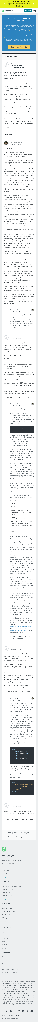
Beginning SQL (7, 892)
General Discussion (10, 56)
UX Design (5, 873)
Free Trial (28, 10)
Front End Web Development (11, 860)
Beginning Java (7, 895)
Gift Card (4, 948)
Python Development (9, 867)
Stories (4, 942)
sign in (15, 837)
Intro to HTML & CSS (8, 911)
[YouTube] (10, 1011)
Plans (3, 957)
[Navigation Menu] (34, 10)
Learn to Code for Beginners (11, 886)
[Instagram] (23, 1011)
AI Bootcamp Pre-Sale (15, 1)
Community (5, 938)
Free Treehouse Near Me (10, 969)
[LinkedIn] (19, 1011)
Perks (3, 963)
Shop (3, 966)
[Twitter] (6, 1011)
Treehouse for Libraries (9, 973)
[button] (4, 4)
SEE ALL (5, 877)
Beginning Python (8, 889)
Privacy (18, 1015)
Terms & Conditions (7, 1015)
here (30, 30)
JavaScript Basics (7, 908)
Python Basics (6, 914)
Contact (4, 945)
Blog (3, 935)
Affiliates (4, 960)
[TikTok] (27, 1011)
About (3, 932)
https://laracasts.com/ (18, 630)
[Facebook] (14, 1011)
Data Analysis (6, 870)
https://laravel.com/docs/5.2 (20, 626)
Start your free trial (19, 47)
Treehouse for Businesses (10, 976)
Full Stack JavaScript (8, 864)
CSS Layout (5, 918)
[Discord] (31, 1011)
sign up (22, 837)
